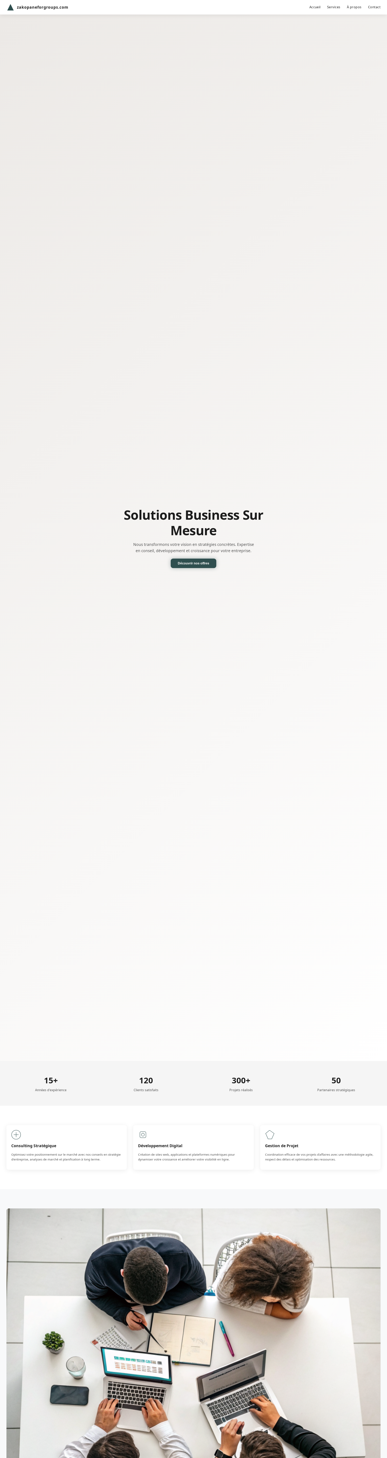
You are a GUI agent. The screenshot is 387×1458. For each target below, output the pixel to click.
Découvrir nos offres (193, 563)
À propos (354, 7)
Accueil (315, 7)
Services (333, 7)
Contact (374, 7)
